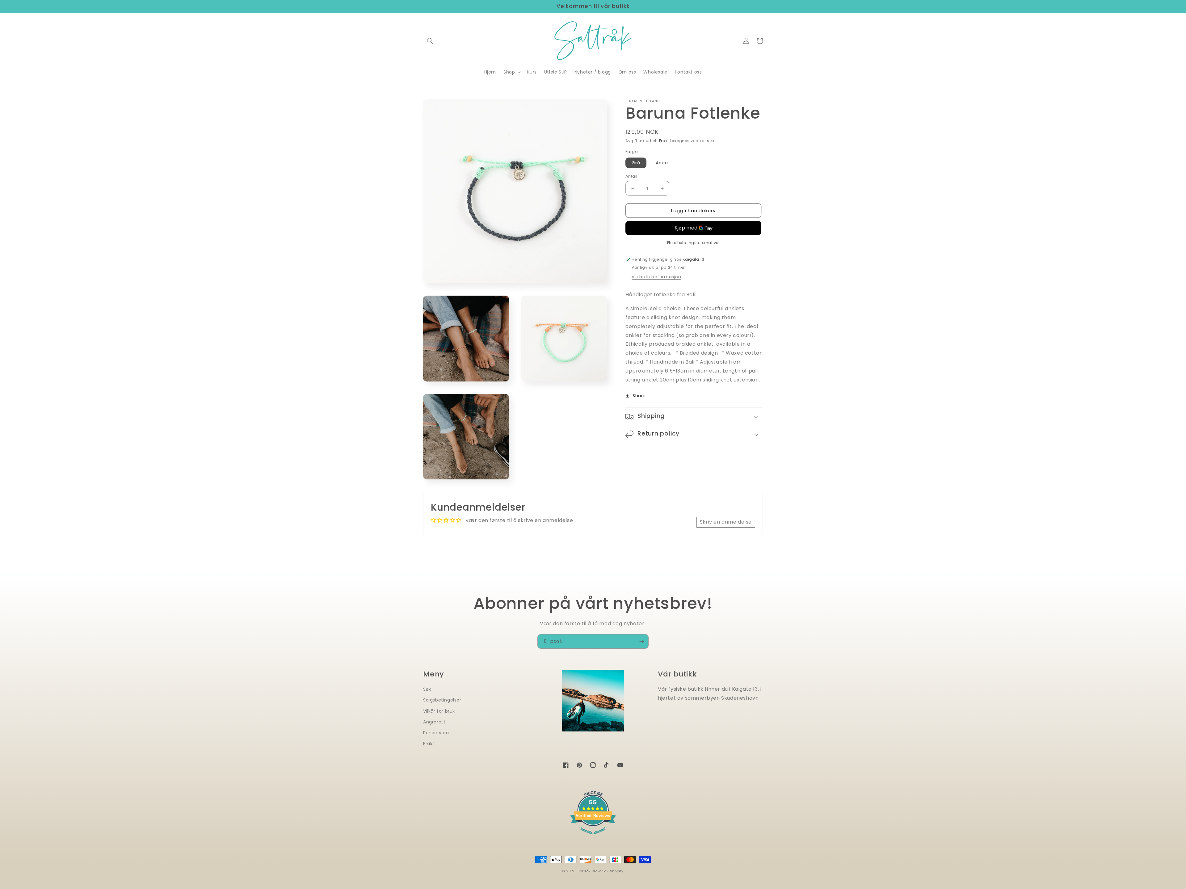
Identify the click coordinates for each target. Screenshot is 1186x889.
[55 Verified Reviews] (593, 837)
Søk (427, 689)
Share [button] (639, 396)
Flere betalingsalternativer (693, 243)
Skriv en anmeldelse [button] (726, 521)
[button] (430, 41)
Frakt (664, 140)
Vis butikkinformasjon (656, 277)
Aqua (662, 163)
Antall (631, 176)
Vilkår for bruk (439, 711)
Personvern (436, 733)
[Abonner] (641, 641)
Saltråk (584, 871)
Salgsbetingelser (442, 700)
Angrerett (434, 722)
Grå (636, 163)
